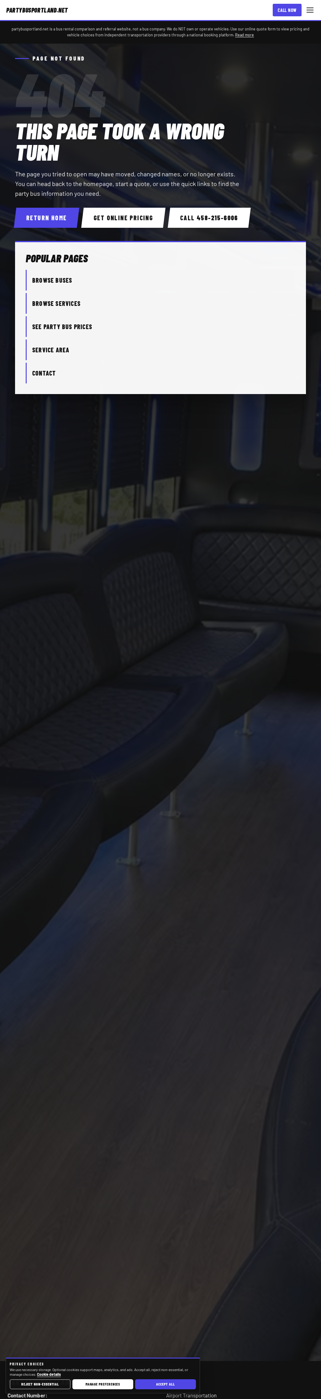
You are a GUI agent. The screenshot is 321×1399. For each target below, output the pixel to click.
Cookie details (49, 1374)
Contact (44, 373)
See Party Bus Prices (62, 326)
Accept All (165, 1384)
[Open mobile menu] (310, 10)
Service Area (50, 350)
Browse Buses (52, 280)
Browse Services (56, 303)
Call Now (287, 10)
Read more (244, 34)
